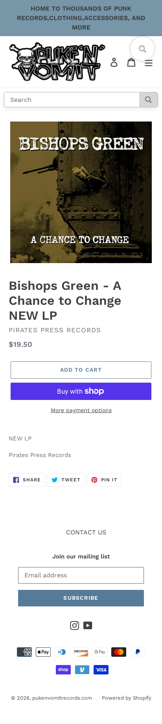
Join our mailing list (81, 556)
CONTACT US (86, 532)
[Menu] (148, 62)
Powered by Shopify (126, 698)
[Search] (148, 99)
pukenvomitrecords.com (62, 698)
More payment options (81, 410)
